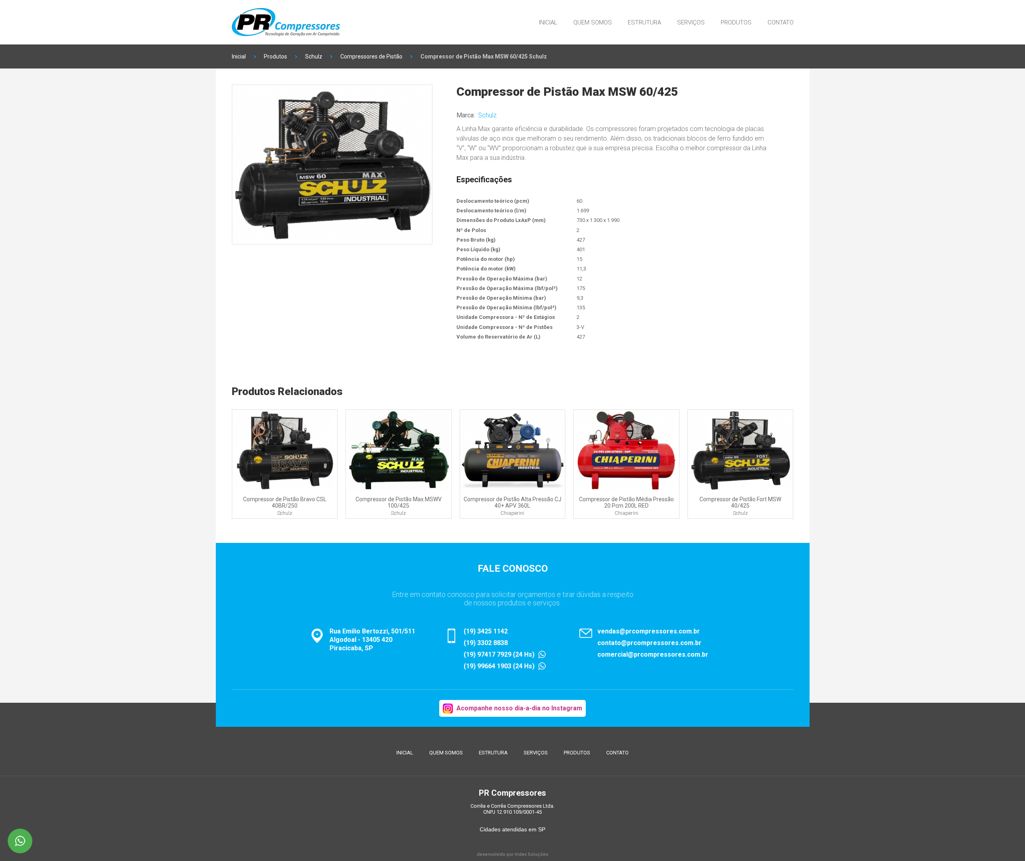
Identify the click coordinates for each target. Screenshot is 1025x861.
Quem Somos (592, 22)
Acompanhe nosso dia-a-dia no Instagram (519, 708)
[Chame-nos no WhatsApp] (20, 841)
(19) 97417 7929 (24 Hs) (499, 654)
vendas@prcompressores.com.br (648, 631)
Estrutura (644, 22)
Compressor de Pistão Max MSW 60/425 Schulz (483, 56)
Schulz (313, 56)
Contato (781, 22)
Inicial (548, 22)
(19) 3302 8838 (486, 643)
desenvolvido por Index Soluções (512, 854)
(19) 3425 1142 (486, 631)
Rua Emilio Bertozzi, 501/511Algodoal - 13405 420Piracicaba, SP (372, 639)
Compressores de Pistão (371, 56)
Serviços (691, 22)
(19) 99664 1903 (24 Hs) (499, 666)
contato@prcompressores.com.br (649, 643)
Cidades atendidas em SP (512, 829)
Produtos (736, 22)
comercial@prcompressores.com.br (652, 654)
